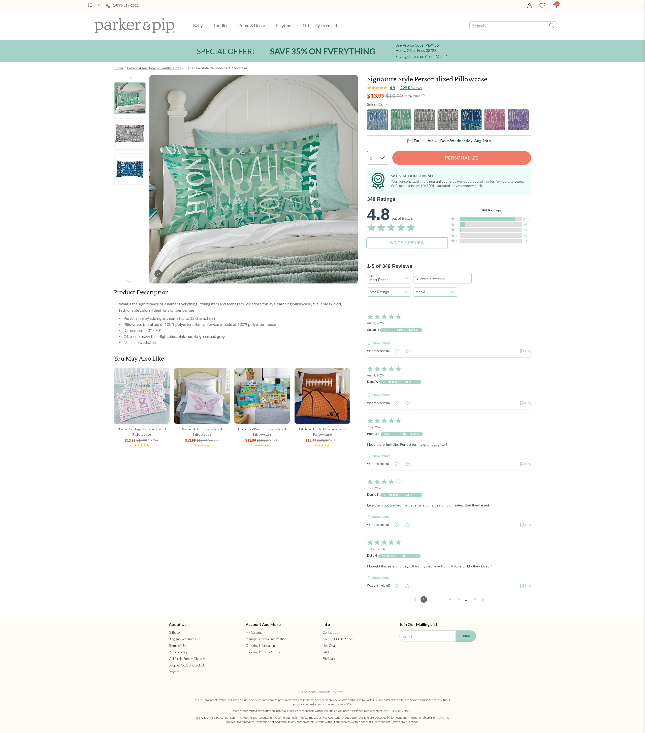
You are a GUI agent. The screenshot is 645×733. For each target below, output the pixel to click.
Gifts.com (175, 632)
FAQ (325, 652)
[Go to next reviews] (483, 599)
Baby (198, 25)
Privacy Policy (178, 652)
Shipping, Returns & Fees (263, 652)
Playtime (284, 25)
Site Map (328, 659)
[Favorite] (542, 5)
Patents (174, 672)
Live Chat (329, 646)
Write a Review (407, 243)
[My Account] (529, 5)
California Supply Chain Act (188, 659)
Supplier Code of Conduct (186, 665)
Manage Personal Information (266, 639)
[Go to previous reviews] (415, 599)
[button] (491, 219)
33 (474, 599)
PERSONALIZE (461, 158)
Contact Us (330, 632)
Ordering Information (260, 646)
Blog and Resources (182, 639)
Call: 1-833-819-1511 (338, 639)
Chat (97, 5)
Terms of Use (178, 646)
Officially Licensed (320, 25)
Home (118, 68)
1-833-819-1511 (126, 5)
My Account (254, 632)
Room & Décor (252, 25)
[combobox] (389, 278)
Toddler (220, 25)
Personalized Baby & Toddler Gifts (154, 68)
